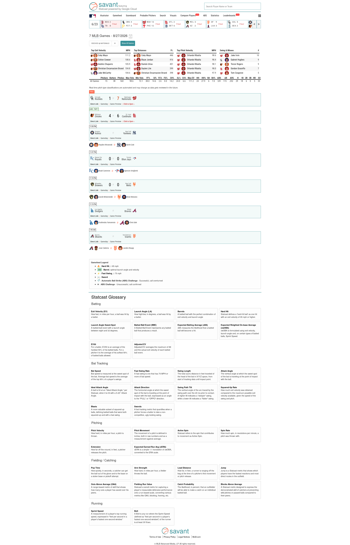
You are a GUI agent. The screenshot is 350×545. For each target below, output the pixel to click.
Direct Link (94, 104)
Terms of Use (155, 536)
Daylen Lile (146, 68)
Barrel (106, 269)
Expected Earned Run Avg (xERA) (150, 446)
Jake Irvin (235, 55)
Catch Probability (186, 484)
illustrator (104, 15)
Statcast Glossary (108, 297)
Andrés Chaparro (105, 64)
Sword (105, 277)
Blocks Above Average (231, 484)
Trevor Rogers (237, 64)
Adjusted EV (140, 344)
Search (163, 15)
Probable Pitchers (148, 15)
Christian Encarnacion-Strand (111, 68)
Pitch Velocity (97, 430)
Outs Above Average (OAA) (103, 484)
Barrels (181, 311)
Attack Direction (141, 387)
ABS (205, 15)
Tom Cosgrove (237, 73)
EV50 (93, 344)
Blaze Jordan (147, 59)
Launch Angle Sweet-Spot (103, 325)
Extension (96, 446)
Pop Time (95, 467)
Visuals (173, 15)
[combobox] (232, 6)
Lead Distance (184, 467)
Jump (223, 467)
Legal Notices (184, 536)
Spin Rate (225, 430)
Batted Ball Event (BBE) (145, 325)
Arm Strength (140, 467)
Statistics (215, 15)
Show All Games (128, 43)
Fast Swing (107, 273)
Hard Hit (105, 266)
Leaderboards (231, 15)
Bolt (136, 511)
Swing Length (184, 370)
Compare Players (188, 15)
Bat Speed (96, 370)
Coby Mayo (103, 55)
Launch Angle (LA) (143, 311)
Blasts (94, 406)
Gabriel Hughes (237, 59)
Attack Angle (227, 370)
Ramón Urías (147, 64)
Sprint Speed (97, 511)
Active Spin (183, 430)
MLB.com (196, 536)
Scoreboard (131, 15)
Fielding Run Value (143, 484)
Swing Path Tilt (185, 387)
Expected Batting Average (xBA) (193, 325)
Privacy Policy (170, 536)
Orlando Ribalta (194, 55)
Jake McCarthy (104, 73)
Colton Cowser (104, 59)
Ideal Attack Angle (99, 387)
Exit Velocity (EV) (99, 311)
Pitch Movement (142, 430)
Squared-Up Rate (229, 387)
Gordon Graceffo (238, 68)
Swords (138, 406)
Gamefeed (117, 15)
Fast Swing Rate (142, 370)
